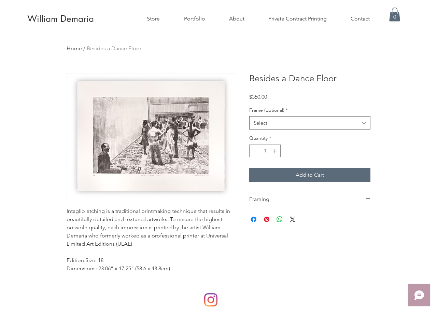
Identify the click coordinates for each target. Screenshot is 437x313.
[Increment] (275, 151)
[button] (394, 15)
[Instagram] (210, 300)
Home (74, 48)
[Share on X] (292, 219)
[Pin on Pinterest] (267, 219)
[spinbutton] (265, 151)
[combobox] (309, 123)
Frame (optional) (268, 110)
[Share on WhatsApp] (280, 219)
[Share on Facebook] (254, 219)
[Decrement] (254, 151)
